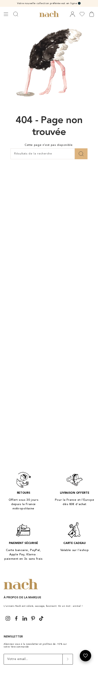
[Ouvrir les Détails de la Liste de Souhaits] (85, 655)
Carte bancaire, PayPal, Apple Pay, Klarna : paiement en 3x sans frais (23, 554)
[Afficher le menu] (5, 14)
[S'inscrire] (67, 659)
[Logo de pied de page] (21, 584)
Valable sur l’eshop (74, 550)
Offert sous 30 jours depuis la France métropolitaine (24, 504)
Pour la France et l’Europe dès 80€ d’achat (74, 502)
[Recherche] (81, 153)
